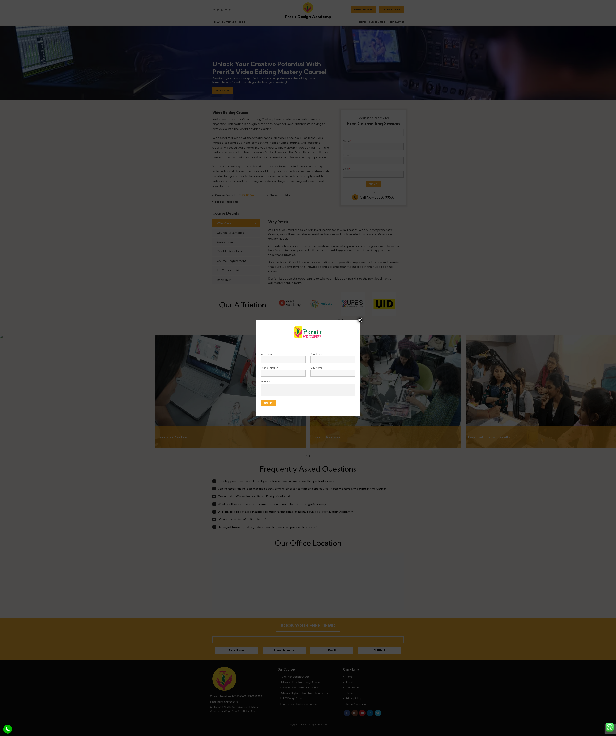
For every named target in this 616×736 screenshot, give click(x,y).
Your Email (316, 353)
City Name (316, 367)
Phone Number (269, 367)
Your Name (267, 353)
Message (266, 381)
